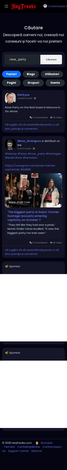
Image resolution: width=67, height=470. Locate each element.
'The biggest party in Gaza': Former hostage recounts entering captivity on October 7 (33, 216)
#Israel (9, 157)
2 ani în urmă (24, 148)
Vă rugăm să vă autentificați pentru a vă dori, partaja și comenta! (32, 127)
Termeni (10, 447)
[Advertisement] (33, 307)
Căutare (51, 59)
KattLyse (24, 95)
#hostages (53, 154)
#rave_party (36, 154)
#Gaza (22, 154)
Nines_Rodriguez (29, 141)
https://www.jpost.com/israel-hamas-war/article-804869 (30, 167)
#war (18, 157)
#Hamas (11, 154)
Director (36, 451)
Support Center (19, 451)
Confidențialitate (29, 447)
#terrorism (30, 157)
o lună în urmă (25, 98)
